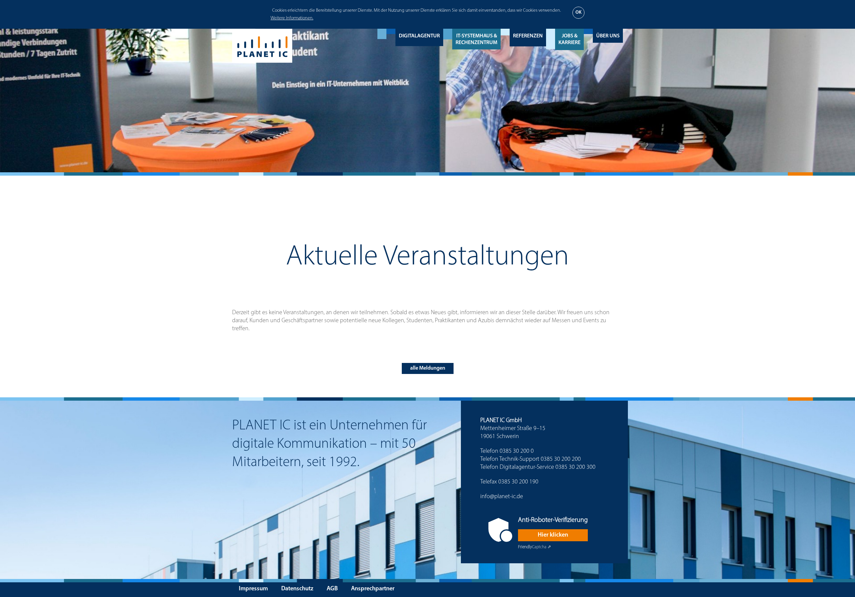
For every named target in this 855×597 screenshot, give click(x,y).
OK (578, 12)
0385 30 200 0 (517, 451)
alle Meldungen (427, 368)
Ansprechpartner (372, 589)
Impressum (253, 589)
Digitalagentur (419, 36)
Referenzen (528, 36)
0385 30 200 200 (561, 459)
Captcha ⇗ (534, 547)
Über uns (608, 36)
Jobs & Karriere (569, 39)
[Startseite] (262, 46)
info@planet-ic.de (501, 497)
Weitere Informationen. (292, 18)
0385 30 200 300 (575, 467)
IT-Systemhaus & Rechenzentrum (476, 39)
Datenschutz (297, 589)
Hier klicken (553, 535)
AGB (332, 589)
